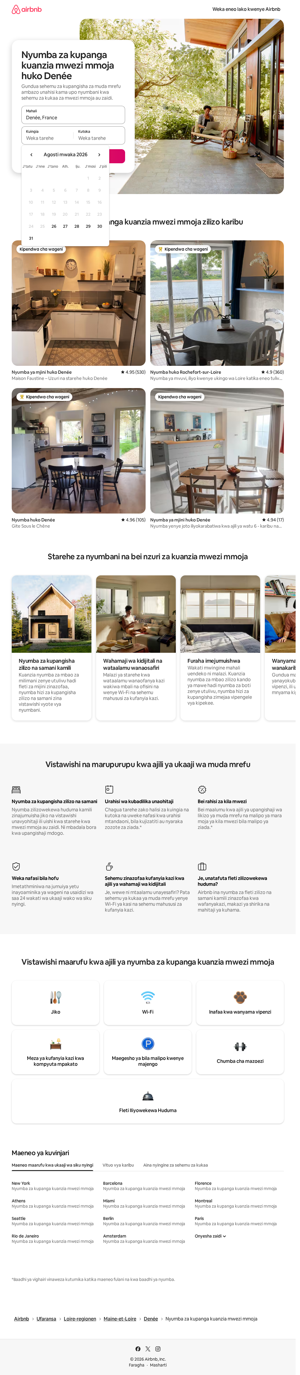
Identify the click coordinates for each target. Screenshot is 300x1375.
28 (76, 226)
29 (88, 226)
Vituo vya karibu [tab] (118, 1165)
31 (31, 238)
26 (54, 226)
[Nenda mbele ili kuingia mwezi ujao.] (99, 155)
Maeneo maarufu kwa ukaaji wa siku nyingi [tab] (52, 1165)
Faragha (136, 1365)
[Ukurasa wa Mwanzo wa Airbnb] (27, 9)
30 (99, 226)
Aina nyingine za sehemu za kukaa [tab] (175, 1165)
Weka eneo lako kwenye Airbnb (246, 9)
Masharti (158, 1365)
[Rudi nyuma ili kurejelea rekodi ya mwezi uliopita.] (31, 155)
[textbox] (47, 138)
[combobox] (73, 117)
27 (65, 226)
